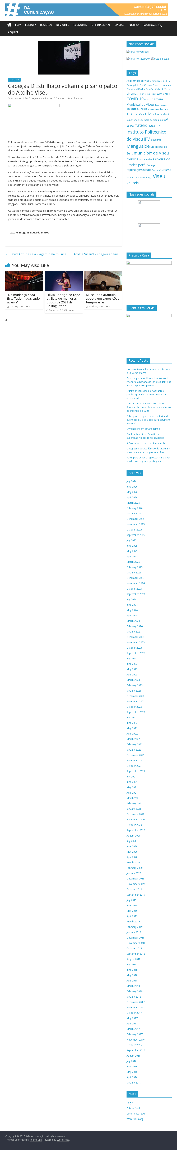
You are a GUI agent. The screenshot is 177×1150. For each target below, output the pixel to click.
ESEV (18, 24)
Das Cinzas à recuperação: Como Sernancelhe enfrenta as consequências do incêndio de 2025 (149, 407)
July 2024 (132, 599)
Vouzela (133, 183)
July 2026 (132, 481)
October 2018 (134, 948)
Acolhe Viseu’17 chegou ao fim (97, 254)
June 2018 (132, 969)
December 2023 (136, 637)
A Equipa (12, 32)
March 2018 (133, 986)
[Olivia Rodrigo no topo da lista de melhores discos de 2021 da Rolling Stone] (64, 273)
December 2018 (136, 937)
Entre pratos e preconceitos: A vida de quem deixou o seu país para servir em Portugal (148, 419)
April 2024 (132, 615)
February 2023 (135, 685)
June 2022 (132, 722)
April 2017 (132, 1023)
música (133, 159)
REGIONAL (46, 24)
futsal (152, 125)
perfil (142, 165)
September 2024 (136, 594)
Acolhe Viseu (77, 98)
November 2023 (136, 642)
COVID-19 (135, 98)
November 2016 (136, 1039)
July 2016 (132, 1061)
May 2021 (132, 787)
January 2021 (134, 808)
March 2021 (133, 798)
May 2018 (132, 975)
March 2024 (133, 620)
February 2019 (135, 926)
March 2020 (133, 862)
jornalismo (156, 139)
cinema (132, 93)
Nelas (149, 159)
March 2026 (133, 502)
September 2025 (136, 535)
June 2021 (132, 782)
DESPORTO (62, 24)
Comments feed (136, 1113)
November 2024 (136, 583)
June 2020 (132, 846)
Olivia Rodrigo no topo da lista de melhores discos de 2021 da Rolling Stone (63, 300)
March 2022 (133, 739)
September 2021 (136, 771)
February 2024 (135, 626)
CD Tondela (165, 85)
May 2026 (132, 492)
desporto (131, 108)
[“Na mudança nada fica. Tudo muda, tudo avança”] (24, 273)
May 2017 (132, 1018)
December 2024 (136, 578)
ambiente (157, 80)
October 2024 (134, 588)
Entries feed (133, 1108)
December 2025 (136, 518)
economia (142, 108)
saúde (147, 170)
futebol (141, 125)
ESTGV (130, 125)
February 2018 (135, 991)
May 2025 (132, 551)
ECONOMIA (80, 24)
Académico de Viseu (139, 81)
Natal (142, 159)
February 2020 (135, 867)
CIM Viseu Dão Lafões (138, 89)
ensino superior (139, 113)
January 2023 (134, 690)
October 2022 (134, 706)
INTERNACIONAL (100, 24)
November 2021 (136, 760)
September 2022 (136, 712)
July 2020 (132, 841)
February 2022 (135, 744)
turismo (165, 170)
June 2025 (132, 545)
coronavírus (163, 93)
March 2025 (133, 561)
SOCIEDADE (150, 24)
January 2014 (134, 1082)
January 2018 (134, 996)
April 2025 (132, 556)
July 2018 (132, 964)
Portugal (151, 165)
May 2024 (132, 610)
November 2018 (136, 943)
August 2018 (134, 959)
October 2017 (134, 1012)
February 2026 (135, 508)
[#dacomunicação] (9, 25)
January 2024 (134, 631)
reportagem (135, 170)
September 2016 (136, 1050)
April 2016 (132, 1077)
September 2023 (136, 653)
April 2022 (132, 733)
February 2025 (135, 567)
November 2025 (136, 524)
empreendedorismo (158, 109)
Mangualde (138, 146)
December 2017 (136, 1002)
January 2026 (134, 513)
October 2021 (134, 765)
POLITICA (134, 24)
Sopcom (156, 170)
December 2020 (136, 814)
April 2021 (132, 792)
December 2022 (136, 696)
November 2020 (136, 819)
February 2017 (135, 1034)
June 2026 (132, 486)
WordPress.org (135, 1119)
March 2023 (133, 680)
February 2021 (135, 803)
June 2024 (132, 604)
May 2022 (132, 728)
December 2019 (136, 878)
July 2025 (132, 540)
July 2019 (132, 900)
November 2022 (136, 701)
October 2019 (134, 889)
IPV (147, 139)
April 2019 (132, 916)
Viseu (159, 176)
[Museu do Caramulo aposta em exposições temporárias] (103, 273)
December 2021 (136, 755)
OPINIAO (119, 24)
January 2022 (134, 749)
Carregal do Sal (135, 85)
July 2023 (132, 658)
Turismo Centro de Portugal (139, 177)
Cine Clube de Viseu (160, 89)
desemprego (161, 105)
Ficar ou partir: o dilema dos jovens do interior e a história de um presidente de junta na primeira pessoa (149, 382)
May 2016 (132, 1071)
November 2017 (136, 1007)
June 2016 (132, 1066)
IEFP (158, 126)
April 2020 (132, 857)
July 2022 (132, 717)
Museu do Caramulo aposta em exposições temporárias (102, 298)
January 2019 (134, 932)
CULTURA (30, 24)
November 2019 (136, 884)
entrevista (157, 114)
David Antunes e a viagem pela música (35, 254)
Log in (130, 1102)
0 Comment (59, 98)
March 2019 (133, 921)
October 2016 (134, 1045)
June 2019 (132, 905)
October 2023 (134, 647)
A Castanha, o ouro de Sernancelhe (146, 443)
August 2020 (134, 835)
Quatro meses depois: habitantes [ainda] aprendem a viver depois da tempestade (146, 394)
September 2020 (136, 830)
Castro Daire (151, 85)
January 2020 (134, 873)
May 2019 (132, 910)
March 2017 (133, 1028)
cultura (147, 99)
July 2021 (132, 776)
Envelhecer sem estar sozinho (143, 428)
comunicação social (146, 93)
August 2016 (134, 1055)
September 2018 (136, 953)
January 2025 (134, 572)
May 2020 (132, 851)
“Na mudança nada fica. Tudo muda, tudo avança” (23, 298)
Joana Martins (41, 98)
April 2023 (132, 674)
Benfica (166, 81)
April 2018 (132, 980)
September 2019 (136, 894)
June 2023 (132, 663)
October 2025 (134, 529)
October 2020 (134, 824)
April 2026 (132, 497)
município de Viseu (151, 153)
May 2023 (132, 669)
